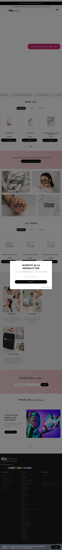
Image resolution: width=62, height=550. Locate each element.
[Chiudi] (54, 259)
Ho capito (55, 547)
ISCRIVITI (31, 281)
